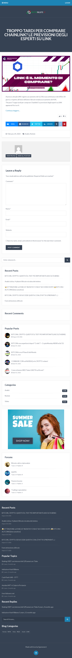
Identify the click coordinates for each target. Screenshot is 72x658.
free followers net (8, 593)
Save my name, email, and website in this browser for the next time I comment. (34, 241)
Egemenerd (42, 647)
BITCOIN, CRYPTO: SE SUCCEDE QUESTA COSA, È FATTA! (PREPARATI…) (31, 295)
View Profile (11, 156)
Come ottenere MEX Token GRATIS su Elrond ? (27, 370)
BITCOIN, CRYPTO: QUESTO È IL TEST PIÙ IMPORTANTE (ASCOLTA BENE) (32, 276)
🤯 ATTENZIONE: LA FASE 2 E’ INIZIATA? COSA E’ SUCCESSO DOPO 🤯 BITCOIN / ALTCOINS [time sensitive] (34, 288)
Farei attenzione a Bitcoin (14, 301)
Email (8, 219)
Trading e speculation (18, 490)
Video (7, 401)
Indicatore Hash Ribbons (10, 569)
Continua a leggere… (13, 111)
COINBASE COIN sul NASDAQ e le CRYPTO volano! (29, 361)
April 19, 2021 (17, 346)
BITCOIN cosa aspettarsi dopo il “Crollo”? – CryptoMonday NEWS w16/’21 (37, 343)
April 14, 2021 (17, 363)
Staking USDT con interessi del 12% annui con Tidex (20, 561)
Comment (10, 181)
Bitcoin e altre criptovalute (20, 463)
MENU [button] (5, 3)
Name (8, 209)
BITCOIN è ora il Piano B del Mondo (23, 352)
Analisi (27, 134)
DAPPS (13, 472)
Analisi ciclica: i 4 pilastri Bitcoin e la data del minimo (23, 281)
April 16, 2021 (17, 355)
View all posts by (24, 156)
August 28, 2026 (17, 337)
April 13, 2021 (17, 372)
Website (9, 230)
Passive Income (16, 481)
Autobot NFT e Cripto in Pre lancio (14, 585)
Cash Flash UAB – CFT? (10, 577)
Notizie (32, 134)
